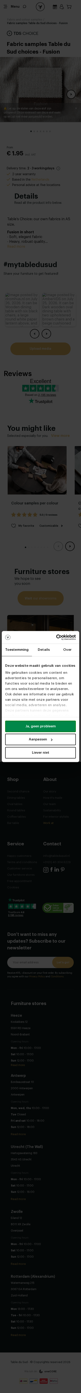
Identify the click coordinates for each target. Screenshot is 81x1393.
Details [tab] (44, 649)
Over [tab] (67, 649)
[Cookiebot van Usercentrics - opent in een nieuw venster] (57, 637)
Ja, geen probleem (40, 726)
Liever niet (40, 752)
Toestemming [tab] (17, 649)
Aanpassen (38, 739)
